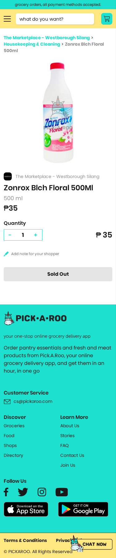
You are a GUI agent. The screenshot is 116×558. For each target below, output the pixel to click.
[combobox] (55, 18)
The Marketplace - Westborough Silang (47, 38)
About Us (69, 426)
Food (9, 435)
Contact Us (72, 455)
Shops (10, 445)
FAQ (64, 445)
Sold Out (58, 274)
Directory (13, 455)
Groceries (14, 426)
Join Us (67, 465)
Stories (67, 435)
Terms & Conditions (25, 540)
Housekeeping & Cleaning (32, 44)
